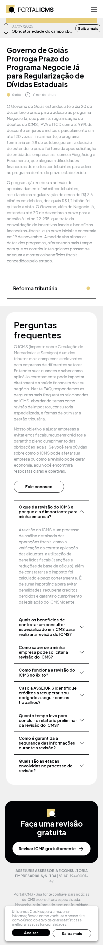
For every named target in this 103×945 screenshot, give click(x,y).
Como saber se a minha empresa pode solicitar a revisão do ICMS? (43, 652)
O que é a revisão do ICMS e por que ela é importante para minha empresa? (48, 511)
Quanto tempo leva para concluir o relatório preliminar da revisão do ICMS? (48, 720)
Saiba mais (88, 28)
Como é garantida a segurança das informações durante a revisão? (47, 743)
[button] (6, 25)
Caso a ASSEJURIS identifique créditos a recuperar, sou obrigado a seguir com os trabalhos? (47, 695)
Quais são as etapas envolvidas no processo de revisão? (45, 765)
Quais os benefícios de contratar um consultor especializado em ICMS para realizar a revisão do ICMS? (47, 627)
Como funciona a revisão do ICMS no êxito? (47, 672)
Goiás (17, 95)
